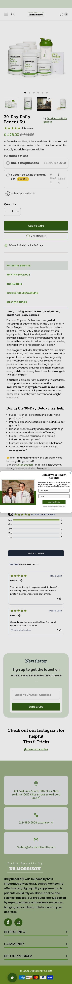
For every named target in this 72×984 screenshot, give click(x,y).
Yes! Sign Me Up (54, 502)
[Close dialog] (70, 472)
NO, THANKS (54, 509)
